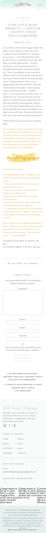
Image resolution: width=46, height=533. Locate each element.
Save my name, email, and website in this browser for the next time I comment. (23, 348)
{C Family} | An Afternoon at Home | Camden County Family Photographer (24, 388)
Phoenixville (18, 523)
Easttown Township (27, 518)
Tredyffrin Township (14, 525)
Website (22, 336)
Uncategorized (22, 17)
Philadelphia (34, 523)
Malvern (26, 520)
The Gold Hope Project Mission (27, 120)
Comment (23, 289)
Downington (9, 518)
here (5, 243)
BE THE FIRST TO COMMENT (23, 264)
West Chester (34, 525)
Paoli (7, 523)
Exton (18, 520)
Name (23, 319)
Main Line (37, 520)
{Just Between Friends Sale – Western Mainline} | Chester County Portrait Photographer (23, 377)
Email (23, 327)
